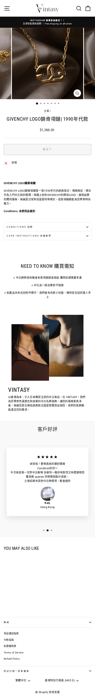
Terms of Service (14, 652)
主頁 (46, 111)
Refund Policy (12, 658)
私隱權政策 (10, 646)
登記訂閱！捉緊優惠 (16, 671)
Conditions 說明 (20, 227)
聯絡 (7, 622)
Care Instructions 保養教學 (29, 236)
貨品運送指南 (11, 633)
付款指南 (9, 640)
